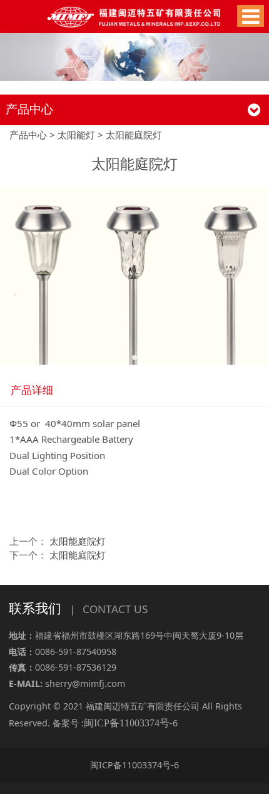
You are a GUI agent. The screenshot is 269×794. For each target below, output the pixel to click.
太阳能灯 (76, 134)
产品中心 (28, 134)
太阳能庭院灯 (77, 541)
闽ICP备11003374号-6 (134, 765)
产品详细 (32, 390)
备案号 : (111, 723)
